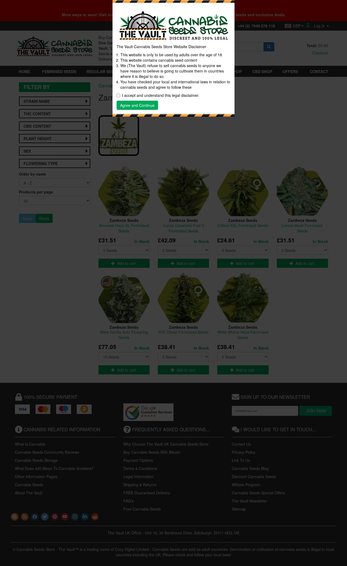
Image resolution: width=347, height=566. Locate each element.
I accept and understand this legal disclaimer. (160, 95)
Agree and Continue (137, 105)
